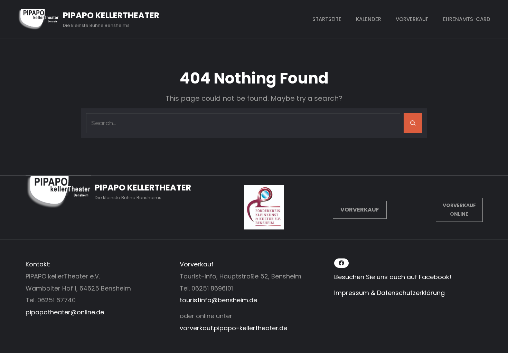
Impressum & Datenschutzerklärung (389, 292)
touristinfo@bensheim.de (218, 300)
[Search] (413, 123)
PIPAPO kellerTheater (111, 15)
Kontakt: (38, 264)
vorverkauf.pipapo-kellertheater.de (233, 328)
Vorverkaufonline (459, 209)
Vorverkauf (359, 210)
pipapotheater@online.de (65, 312)
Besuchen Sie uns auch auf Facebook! (392, 277)
